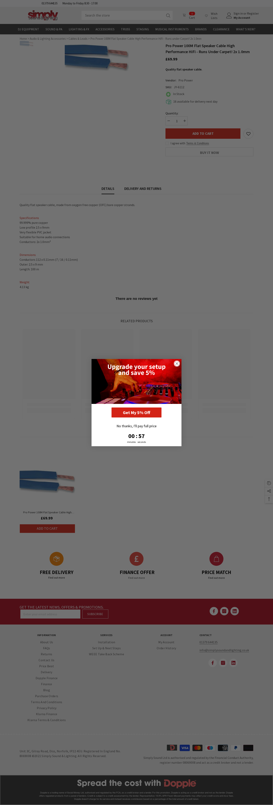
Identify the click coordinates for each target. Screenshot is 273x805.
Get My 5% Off (136, 412)
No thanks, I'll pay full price (136, 426)
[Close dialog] (176, 363)
